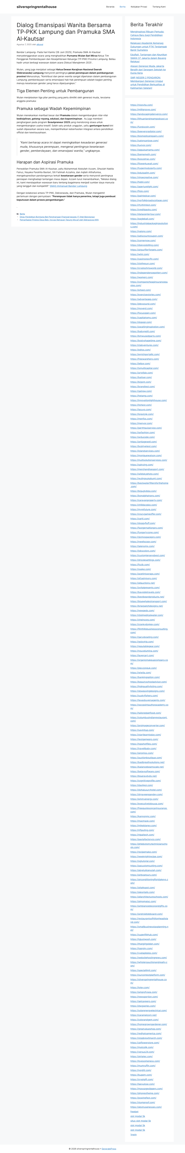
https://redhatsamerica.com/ (145, 1033)
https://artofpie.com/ (141, 372)
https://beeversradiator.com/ (146, 131)
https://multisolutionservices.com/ (148, 460)
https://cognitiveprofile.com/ (145, 780)
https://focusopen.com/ (143, 313)
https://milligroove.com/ (143, 109)
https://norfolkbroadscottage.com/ (149, 200)
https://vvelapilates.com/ (143, 953)
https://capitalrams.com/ (143, 317)
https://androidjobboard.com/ (146, 914)
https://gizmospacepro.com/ (145, 537)
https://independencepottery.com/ (149, 272)
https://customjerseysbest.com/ (147, 555)
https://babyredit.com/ (142, 331)
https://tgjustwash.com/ (143, 939)
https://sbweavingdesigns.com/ (147, 691)
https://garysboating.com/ (144, 637)
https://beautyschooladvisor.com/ (148, 681)
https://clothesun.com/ (142, 263)
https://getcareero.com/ (143, 1001)
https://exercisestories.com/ (145, 294)
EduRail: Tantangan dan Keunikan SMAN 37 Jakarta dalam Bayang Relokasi (148, 58)
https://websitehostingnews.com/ (148, 957)
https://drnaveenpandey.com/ (146, 794)
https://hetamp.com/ (141, 395)
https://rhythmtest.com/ (143, 205)
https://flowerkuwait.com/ (144, 163)
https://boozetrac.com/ (142, 159)
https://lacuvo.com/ (140, 409)
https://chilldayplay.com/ (143, 504)
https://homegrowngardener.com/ (148, 1024)
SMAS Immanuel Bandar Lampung (68, 186)
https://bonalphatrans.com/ (145, 495)
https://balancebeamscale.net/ (147, 767)
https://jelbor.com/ (140, 363)
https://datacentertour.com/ (145, 214)
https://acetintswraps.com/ (145, 573)
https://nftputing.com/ (142, 830)
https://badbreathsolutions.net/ (147, 762)
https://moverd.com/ (141, 308)
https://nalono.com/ (141, 231)
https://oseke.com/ (140, 569)
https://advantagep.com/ (143, 299)
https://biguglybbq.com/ (143, 491)
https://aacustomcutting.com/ (146, 865)
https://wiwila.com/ (140, 672)
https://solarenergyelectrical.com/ (148, 1010)
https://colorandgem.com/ (144, 1019)
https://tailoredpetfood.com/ (145, 713)
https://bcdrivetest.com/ (143, 446)
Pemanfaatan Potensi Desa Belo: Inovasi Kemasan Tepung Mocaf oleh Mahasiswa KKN (59, 220)
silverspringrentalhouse (37, 7)
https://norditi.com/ (140, 1070)
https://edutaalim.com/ (142, 172)
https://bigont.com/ (140, 382)
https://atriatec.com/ (141, 1056)
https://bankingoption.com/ (145, 677)
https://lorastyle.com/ (142, 414)
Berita (122, 6)
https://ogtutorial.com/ (142, 861)
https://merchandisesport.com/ (147, 469)
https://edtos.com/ (140, 349)
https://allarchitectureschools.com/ (149, 896)
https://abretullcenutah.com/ (145, 870)
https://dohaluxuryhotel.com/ (146, 789)
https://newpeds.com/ (142, 610)
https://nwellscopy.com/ (143, 541)
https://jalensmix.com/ (142, 546)
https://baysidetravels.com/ (145, 592)
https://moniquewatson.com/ (146, 455)
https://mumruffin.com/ (142, 1065)
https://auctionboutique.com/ (146, 757)
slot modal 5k (137, 1116)
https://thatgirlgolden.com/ (144, 943)
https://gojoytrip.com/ (142, 641)
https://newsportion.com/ (144, 996)
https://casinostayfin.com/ (144, 259)
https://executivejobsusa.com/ (146, 803)
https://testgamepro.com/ (144, 739)
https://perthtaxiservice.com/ (146, 428)
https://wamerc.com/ (141, 277)
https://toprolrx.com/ (141, 948)
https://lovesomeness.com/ (145, 1061)
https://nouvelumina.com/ (144, 651)
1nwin (133, 1134)
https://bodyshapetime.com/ (145, 340)
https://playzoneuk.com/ (143, 668)
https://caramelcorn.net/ (143, 1015)
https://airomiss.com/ (141, 753)
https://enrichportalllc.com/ (145, 354)
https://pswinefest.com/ (143, 1097)
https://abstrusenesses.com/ (146, 1107)
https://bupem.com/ (141, 1075)
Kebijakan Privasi (139, 6)
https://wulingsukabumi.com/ (146, 478)
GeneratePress (109, 1148)
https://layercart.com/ (142, 655)
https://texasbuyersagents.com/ (147, 700)
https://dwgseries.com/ (143, 1006)
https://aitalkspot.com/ (142, 887)
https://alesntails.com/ (142, 892)
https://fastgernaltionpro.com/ (146, 527)
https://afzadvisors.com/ (143, 578)
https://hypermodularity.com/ (146, 168)
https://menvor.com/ (141, 423)
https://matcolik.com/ (141, 1047)
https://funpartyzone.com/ (144, 532)
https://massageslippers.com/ (146, 1088)
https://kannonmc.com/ (143, 816)
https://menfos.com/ (141, 418)
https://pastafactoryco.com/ (145, 839)
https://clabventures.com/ (144, 345)
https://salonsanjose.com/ (144, 140)
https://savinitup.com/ (142, 730)
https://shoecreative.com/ (144, 177)
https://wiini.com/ (139, 254)
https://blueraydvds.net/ (143, 776)
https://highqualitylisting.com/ (146, 686)
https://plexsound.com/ (143, 303)
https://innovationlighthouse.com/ (148, 400)
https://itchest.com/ (141, 405)
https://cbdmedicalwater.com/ (146, 615)
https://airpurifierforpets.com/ (146, 249)
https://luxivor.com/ (140, 145)
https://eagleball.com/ (142, 218)
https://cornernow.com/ (143, 240)
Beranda (110, 6)
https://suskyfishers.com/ (144, 695)
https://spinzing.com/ (141, 464)
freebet (134, 1111)
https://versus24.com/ (142, 1052)
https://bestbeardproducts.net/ (147, 596)
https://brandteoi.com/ (142, 386)
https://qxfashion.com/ (142, 432)
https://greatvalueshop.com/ (145, 1029)
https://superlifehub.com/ (144, 934)
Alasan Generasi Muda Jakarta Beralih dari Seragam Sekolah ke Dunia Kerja (148, 69)
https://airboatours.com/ (143, 875)
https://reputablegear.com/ (145, 646)
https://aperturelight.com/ (144, 186)
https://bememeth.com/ (143, 154)
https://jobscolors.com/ (142, 550)
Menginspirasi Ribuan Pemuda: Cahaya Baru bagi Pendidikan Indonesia (147, 35)
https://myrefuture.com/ (143, 509)
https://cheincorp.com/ (142, 619)
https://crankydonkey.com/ (144, 624)
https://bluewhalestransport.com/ (148, 601)
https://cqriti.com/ (140, 518)
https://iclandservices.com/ (145, 451)
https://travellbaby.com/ (143, 748)
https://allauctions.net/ (142, 583)
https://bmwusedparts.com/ (145, 336)
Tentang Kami (159, 6)
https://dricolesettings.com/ (145, 560)
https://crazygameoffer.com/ (145, 514)
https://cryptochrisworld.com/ (146, 268)
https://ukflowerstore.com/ (144, 1042)
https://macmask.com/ (142, 821)
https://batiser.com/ (141, 377)
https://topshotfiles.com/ (143, 744)
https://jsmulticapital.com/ (144, 368)
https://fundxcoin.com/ (142, 126)
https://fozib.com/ (140, 564)
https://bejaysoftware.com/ (145, 771)
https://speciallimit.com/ (143, 970)
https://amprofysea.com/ (143, 992)
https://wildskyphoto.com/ (144, 474)
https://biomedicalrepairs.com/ (147, 136)
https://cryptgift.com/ (141, 1079)
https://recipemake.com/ (143, 852)
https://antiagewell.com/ (143, 441)
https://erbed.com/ (140, 290)
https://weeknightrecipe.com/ (146, 856)
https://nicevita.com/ (141, 105)
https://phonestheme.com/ (144, 1093)
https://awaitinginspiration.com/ (147, 326)
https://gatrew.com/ (141, 391)
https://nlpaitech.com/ (142, 834)
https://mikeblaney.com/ (143, 825)
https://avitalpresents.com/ (145, 587)
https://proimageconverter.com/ (147, 725)
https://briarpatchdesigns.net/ (146, 606)
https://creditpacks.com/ (143, 209)
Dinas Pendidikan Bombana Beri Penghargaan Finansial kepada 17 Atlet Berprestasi (57, 217)
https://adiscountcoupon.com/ (146, 236)
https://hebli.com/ (140, 182)
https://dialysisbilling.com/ (144, 245)
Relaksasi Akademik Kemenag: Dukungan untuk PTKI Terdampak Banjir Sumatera (148, 46)
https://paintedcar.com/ (143, 195)
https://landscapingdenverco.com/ (149, 114)
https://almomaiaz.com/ (143, 901)
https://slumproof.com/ (142, 1102)
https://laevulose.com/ (142, 1084)
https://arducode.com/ (142, 437)
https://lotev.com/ (140, 987)
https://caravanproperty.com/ (146, 500)
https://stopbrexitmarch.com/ (146, 1038)
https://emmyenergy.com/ (144, 799)
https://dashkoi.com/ (141, 785)
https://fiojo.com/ (139, 191)
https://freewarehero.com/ (144, 359)
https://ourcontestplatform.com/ (147, 975)
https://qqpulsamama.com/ (145, 149)
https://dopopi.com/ (141, 322)
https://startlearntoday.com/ (145, 734)
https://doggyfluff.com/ (142, 523)
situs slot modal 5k (140, 1120)
